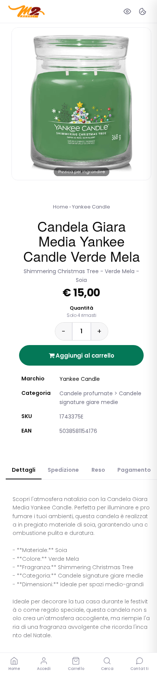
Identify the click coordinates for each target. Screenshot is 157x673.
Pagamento (134, 470)
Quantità (81, 311)
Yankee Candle (91, 206)
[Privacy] (127, 11)
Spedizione (63, 470)
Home (60, 206)
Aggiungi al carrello (84, 356)
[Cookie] (142, 11)
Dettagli (23, 470)
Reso (98, 470)
